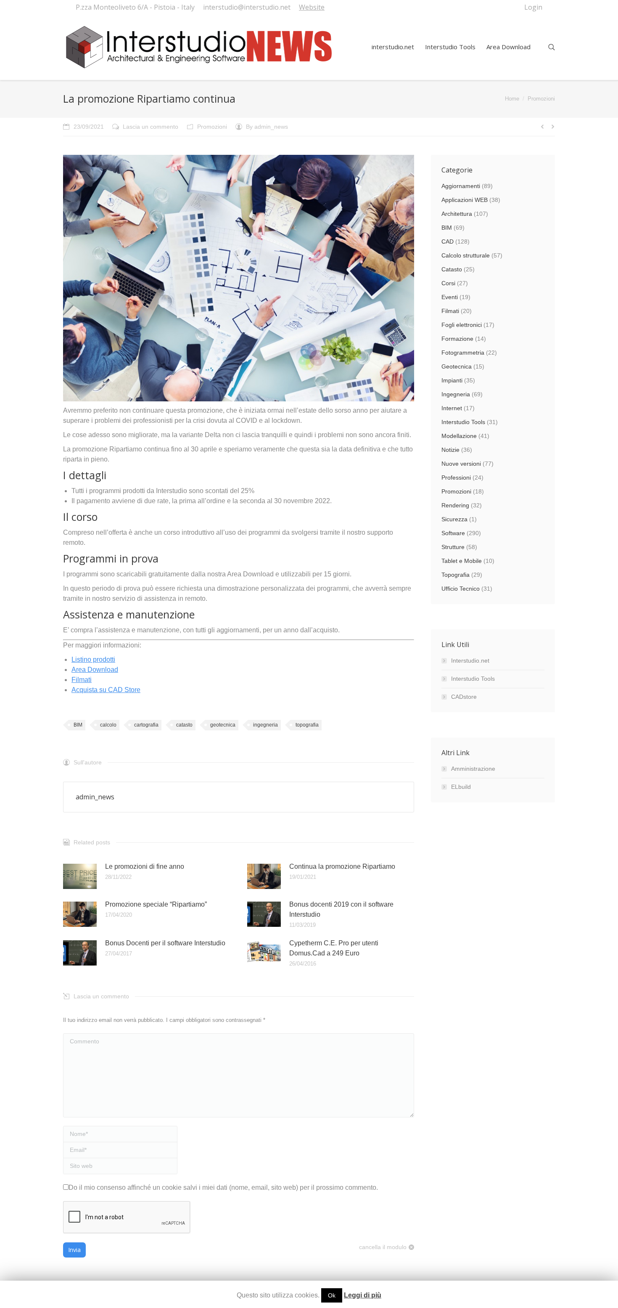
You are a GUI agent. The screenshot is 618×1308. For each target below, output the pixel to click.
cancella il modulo (383, 1247)
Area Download (94, 669)
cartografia (146, 725)
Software (453, 533)
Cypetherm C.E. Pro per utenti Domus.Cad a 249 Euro (333, 948)
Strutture (453, 547)
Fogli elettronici (461, 324)
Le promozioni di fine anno (144, 866)
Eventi (449, 297)
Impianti (451, 380)
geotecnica (222, 725)
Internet (451, 408)
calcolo (108, 725)
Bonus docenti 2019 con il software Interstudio (341, 909)
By (267, 126)
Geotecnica (456, 366)
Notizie (450, 449)
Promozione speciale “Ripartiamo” (156, 904)
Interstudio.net (470, 660)
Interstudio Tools (463, 422)
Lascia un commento (150, 126)
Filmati (81, 679)
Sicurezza (454, 519)
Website (312, 7)
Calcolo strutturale (465, 255)
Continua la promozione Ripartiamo (342, 866)
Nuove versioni (461, 463)
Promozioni (541, 99)
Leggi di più (362, 1295)
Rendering (455, 505)
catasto (184, 725)
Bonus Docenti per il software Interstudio (165, 943)
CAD (447, 241)
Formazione (457, 338)
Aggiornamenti (460, 186)
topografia (307, 725)
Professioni (456, 477)
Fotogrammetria (462, 352)
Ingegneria (455, 394)
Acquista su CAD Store (105, 689)
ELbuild (461, 786)
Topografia (455, 574)
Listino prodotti (93, 659)
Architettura (456, 213)
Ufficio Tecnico (460, 588)
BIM (78, 725)
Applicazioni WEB (464, 199)
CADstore (464, 696)
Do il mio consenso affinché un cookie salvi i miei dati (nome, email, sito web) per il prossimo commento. (223, 1187)
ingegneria (265, 725)
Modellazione (459, 435)
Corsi (448, 283)
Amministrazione (473, 768)
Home (512, 99)
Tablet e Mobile (461, 560)
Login (533, 7)
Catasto (451, 269)
